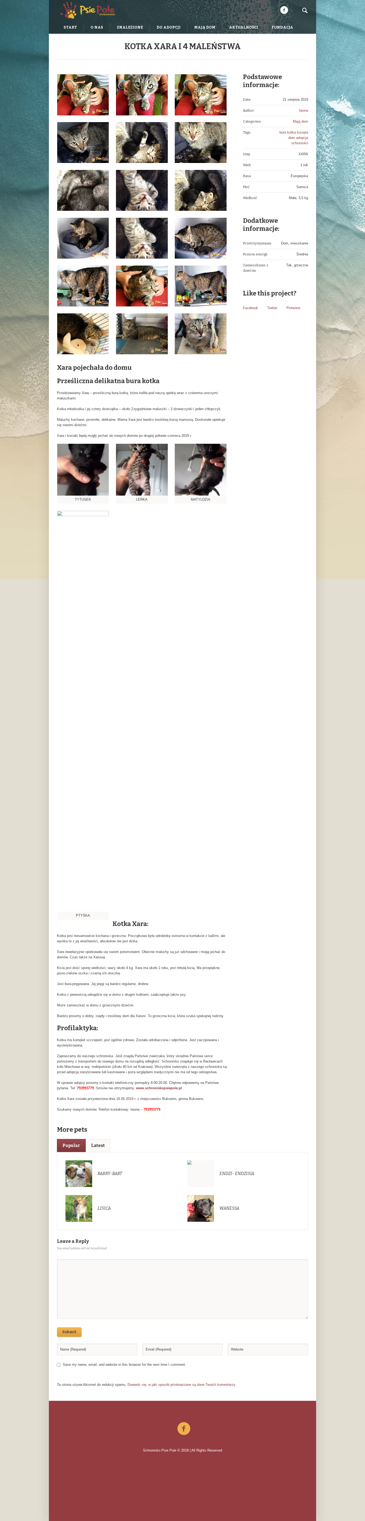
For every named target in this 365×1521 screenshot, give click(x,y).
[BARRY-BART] (78, 1173)
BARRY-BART (110, 1173)
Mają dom (300, 121)
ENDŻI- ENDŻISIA (236, 1173)
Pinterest (293, 308)
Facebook (250, 308)
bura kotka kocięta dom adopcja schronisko (293, 137)
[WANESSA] (200, 1208)
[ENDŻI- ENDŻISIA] (200, 1173)
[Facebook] (284, 10)
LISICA (104, 1208)
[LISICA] (78, 1208)
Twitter (272, 308)
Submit (69, 1332)
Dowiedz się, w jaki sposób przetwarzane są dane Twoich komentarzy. (181, 1385)
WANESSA (229, 1208)
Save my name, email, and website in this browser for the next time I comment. (124, 1365)
